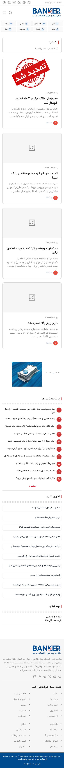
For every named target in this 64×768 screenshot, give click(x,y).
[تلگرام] (14, 2)
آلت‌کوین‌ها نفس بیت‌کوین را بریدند (45, 575)
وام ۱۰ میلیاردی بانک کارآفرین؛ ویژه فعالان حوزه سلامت (30, 418)
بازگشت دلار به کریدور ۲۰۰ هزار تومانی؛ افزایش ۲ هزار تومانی (35, 546)
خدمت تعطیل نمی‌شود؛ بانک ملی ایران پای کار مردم (39, 556)
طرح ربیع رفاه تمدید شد (42, 323)
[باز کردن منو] (4, 13)
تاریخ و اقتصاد (19, 699)
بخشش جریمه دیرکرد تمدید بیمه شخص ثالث (32, 250)
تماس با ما (53, 705)
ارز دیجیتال (53, 716)
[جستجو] (10, 12)
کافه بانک (53, 729)
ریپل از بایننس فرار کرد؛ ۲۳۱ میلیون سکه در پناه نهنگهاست (36, 584)
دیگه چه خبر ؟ (51, 735)
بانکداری (54, 724)
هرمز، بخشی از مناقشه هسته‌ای (47, 517)
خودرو (23, 705)
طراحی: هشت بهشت (32, 763)
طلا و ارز (22, 710)
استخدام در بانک (18, 735)
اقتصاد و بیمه (20, 693)
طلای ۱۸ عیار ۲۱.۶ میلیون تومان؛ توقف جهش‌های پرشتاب (36, 536)
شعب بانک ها (20, 741)
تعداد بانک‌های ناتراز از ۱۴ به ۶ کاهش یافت (35, 470)
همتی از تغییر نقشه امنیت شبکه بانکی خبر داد (34, 433)
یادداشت (22, 716)
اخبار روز (54, 710)
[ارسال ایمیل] (24, 2)
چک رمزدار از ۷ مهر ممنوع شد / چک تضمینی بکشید (31, 441)
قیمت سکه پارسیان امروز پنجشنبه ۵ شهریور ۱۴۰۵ (39, 527)
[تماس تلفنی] (29, 2)
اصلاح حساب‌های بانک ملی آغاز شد (46, 507)
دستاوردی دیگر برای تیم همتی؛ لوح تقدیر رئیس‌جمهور (31, 448)
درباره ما (54, 699)
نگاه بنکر (22, 746)
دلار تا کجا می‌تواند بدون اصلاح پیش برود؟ (35, 478)
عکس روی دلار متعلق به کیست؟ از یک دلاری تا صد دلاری (29, 456)
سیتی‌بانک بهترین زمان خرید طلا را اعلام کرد (35, 463)
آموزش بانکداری (51, 741)
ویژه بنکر (54, 746)
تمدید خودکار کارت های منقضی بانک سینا (34, 175)
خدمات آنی (21, 729)
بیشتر (33, 486)
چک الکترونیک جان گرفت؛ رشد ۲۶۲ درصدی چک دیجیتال (29, 426)
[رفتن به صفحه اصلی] (47, 12)
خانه (56, 693)
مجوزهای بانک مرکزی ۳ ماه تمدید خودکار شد (36, 100)
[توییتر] (19, 2)
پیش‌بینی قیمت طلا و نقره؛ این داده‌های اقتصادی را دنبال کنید (29, 411)
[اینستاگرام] (4, 2)
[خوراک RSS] (9, 2)
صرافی (23, 724)
